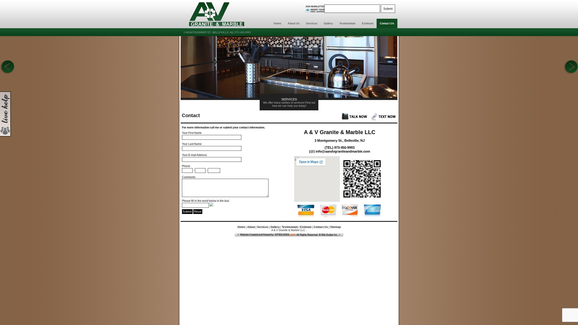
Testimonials (347, 23)
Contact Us (387, 23)
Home (277, 23)
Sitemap (335, 227)
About (251, 227)
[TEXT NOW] (383, 119)
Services (311, 23)
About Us (294, 23)
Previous (7, 67)
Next (571, 67)
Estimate (367, 23)
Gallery (328, 23)
